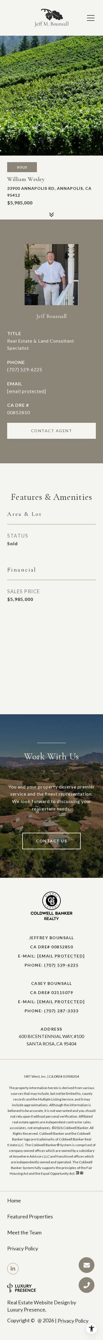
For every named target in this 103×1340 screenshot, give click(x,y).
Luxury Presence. (26, 1309)
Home (14, 1200)
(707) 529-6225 (24, 369)
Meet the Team (24, 1232)
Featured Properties (30, 1216)
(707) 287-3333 (61, 1010)
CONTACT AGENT (51, 430)
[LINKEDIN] (13, 1268)
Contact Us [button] (51, 840)
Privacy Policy (22, 1248)
